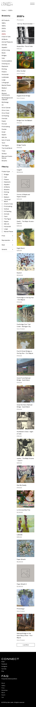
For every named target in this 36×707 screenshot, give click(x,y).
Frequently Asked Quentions (9, 678)
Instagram (4, 666)
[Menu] (32, 4)
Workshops (4, 690)
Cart (2, 697)
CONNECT (10, 658)
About (3, 683)
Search (3, 695)
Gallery (3, 685)
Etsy (2, 671)
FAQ (5, 676)
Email (2, 661)
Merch (3, 692)
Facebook (4, 664)
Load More (26, 644)
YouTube (3, 668)
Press (3, 688)
